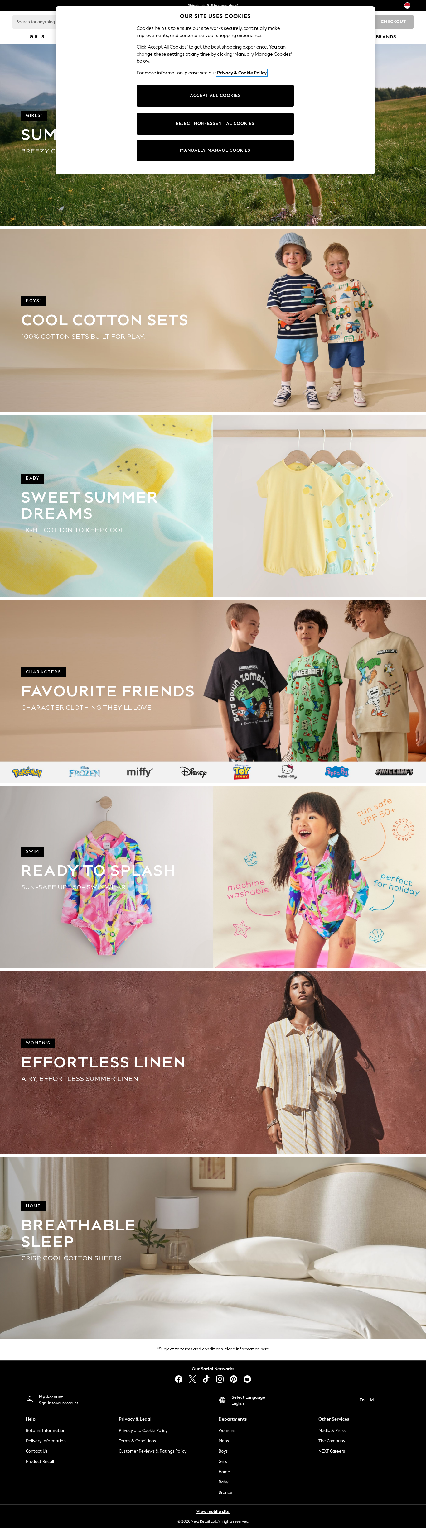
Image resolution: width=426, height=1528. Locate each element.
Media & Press (332, 1430)
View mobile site (213, 1511)
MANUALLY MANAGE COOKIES (215, 150)
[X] (192, 1379)
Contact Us (36, 1451)
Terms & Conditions (137, 1441)
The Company (331, 1441)
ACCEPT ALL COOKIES (215, 95)
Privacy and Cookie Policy (143, 1430)
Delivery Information (46, 1441)
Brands (225, 1492)
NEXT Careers (331, 1451)
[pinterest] (233, 1379)
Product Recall (40, 1461)
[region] (215, 90)
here (265, 1349)
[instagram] (220, 1379)
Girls (223, 1461)
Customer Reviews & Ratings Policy (152, 1451)
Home (224, 1471)
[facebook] (179, 1379)
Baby (223, 1482)
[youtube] (247, 1379)
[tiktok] (206, 1379)
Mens (224, 1441)
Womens (227, 1430)
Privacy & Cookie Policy (242, 73)
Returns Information (45, 1430)
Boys (223, 1451)
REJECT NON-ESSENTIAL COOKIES (215, 123)
